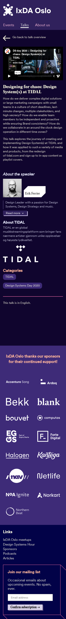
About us (42, 25)
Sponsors (10, 549)
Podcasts (9, 553)
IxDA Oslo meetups (17, 540)
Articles (8, 558)
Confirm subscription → (25, 607)
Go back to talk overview (29, 37)
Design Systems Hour (19, 544)
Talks (24, 25)
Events (8, 25)
